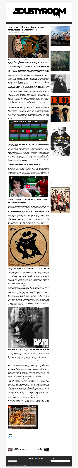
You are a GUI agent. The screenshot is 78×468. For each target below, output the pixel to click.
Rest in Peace (45, 22)
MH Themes (24, 465)
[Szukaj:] (60, 461)
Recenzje (29, 22)
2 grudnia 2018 (12, 32)
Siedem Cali (36, 22)
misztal (17, 32)
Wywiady (17, 22)
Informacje (10, 22)
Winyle (23, 22)
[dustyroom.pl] (39, 20)
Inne (59, 22)
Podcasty (53, 22)
